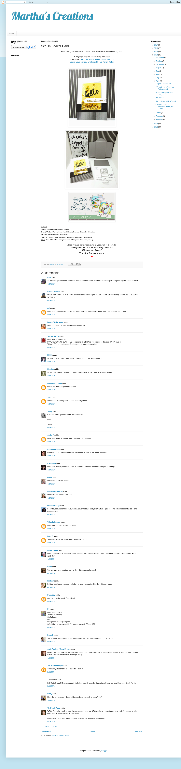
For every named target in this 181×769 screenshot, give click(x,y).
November (160, 58)
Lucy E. (50, 536)
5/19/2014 (51, 722)
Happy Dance (52, 550)
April (158, 81)
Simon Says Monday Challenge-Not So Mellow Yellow (92, 62)
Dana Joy (51, 595)
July (157, 71)
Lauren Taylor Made (55, 322)
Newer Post (46, 731)
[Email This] (69, 264)
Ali (48, 308)
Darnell (50, 635)
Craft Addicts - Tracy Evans (58, 649)
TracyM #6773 (53, 336)
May (158, 78)
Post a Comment (51, 726)
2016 (156, 48)
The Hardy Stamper (55, 666)
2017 (156, 45)
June (158, 74)
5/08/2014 (51, 700)
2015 (156, 52)
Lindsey (50, 581)
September (160, 64)
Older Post (138, 731)
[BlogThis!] (71, 264)
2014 (156, 55)
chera (49, 477)
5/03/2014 (51, 672)
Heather (50, 369)
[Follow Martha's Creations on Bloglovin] (23, 49)
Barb (49, 278)
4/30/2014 (51, 658)
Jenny (49, 412)
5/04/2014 (51, 686)
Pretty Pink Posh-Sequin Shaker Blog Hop (96, 59)
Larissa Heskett (53, 292)
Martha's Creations (52, 16)
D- (48, 609)
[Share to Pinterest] (79, 264)
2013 (156, 124)
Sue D (49, 397)
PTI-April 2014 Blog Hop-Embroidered (165, 88)
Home (11, 33)
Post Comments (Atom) (60, 736)
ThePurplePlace (53, 708)
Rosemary (51, 463)
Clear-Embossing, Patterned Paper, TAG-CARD (165, 107)
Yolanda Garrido (53, 522)
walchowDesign (53, 506)
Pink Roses (160, 98)
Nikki (49, 355)
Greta (49, 567)
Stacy (49, 694)
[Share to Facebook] (77, 264)
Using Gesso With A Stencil (166, 101)
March (158, 113)
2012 (156, 127)
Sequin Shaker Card (163, 84)
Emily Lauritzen (53, 449)
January (159, 119)
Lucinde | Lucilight (54, 383)
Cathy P (50, 435)
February (159, 116)
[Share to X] (74, 264)
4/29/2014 (51, 284)
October (159, 61)
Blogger (104, 751)
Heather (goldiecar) (55, 492)
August (159, 68)
